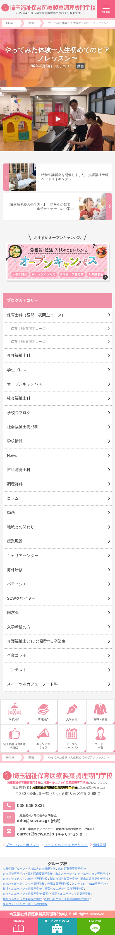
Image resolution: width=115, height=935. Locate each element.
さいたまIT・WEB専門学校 (89, 883)
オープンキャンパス (24, 384)
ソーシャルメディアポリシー (66, 845)
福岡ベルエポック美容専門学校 (71, 893)
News (12, 455)
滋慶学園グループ (14, 868)
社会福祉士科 (18, 398)
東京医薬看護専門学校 (72, 868)
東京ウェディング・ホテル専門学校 (25, 904)
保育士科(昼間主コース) (29, 341)
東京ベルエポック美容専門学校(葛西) (26, 893)
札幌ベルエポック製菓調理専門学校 (66, 899)
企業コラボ (17, 655)
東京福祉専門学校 (14, 873)
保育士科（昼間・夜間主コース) (35, 315)
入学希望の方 (18, 627)
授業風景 (15, 541)
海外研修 (15, 569)
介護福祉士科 (18, 355)
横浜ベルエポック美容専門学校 (22, 888)
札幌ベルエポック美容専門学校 (22, 899)
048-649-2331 (31, 805)
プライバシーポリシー (22, 845)
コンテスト (17, 670)
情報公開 (99, 845)
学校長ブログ (18, 412)
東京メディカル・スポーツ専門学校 (25, 878)
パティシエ (17, 584)
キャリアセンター (22, 555)
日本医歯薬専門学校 (40, 873)
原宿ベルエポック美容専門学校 (63, 888)
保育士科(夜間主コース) (29, 328)
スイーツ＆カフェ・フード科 (32, 684)
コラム (13, 498)
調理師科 (15, 484)
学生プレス (17, 370)
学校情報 (15, 441)
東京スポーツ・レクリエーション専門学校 (81, 873)
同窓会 (13, 612)
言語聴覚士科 (18, 469)
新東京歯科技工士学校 (64, 878)
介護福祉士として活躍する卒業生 (36, 641)
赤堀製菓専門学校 (58, 883)
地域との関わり (20, 527)
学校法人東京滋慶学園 (42, 868)
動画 (80, 66)
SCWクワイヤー (21, 598)
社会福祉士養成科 (22, 427)
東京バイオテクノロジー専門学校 (24, 883)
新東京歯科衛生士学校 (94, 878)
